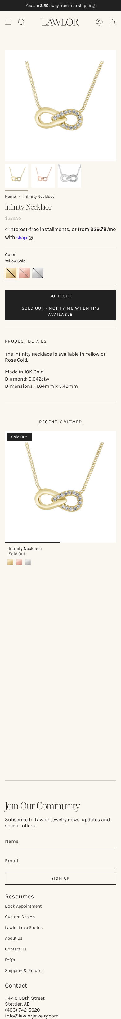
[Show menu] (8, 22)
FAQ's (10, 959)
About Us (13, 938)
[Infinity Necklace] (60, 487)
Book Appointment (23, 906)
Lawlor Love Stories (24, 927)
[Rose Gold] (19, 562)
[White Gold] (28, 562)
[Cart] (112, 22)
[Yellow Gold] (10, 562)
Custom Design (20, 916)
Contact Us (15, 949)
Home (10, 196)
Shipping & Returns (24, 970)
